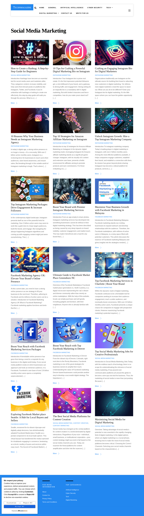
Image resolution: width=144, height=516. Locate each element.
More (13, 103)
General (52, 7)
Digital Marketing (48, 13)
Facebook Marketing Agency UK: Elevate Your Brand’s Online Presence (28, 278)
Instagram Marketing (62, 75)
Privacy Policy (47, 498)
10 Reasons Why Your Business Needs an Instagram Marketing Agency (27, 139)
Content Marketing (61, 425)
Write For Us (82, 13)
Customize (11, 503)
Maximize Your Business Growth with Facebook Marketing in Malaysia (112, 210)
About (44, 492)
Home (41, 7)
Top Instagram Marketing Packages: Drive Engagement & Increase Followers (29, 207)
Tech (108, 7)
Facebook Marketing (103, 217)
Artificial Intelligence (71, 7)
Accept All (19, 506)
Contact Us (66, 13)
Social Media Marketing (20, 75)
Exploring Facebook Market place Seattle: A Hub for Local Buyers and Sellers (29, 417)
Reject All (27, 503)
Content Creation (80, 423)
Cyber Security (94, 7)
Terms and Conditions (49, 502)
